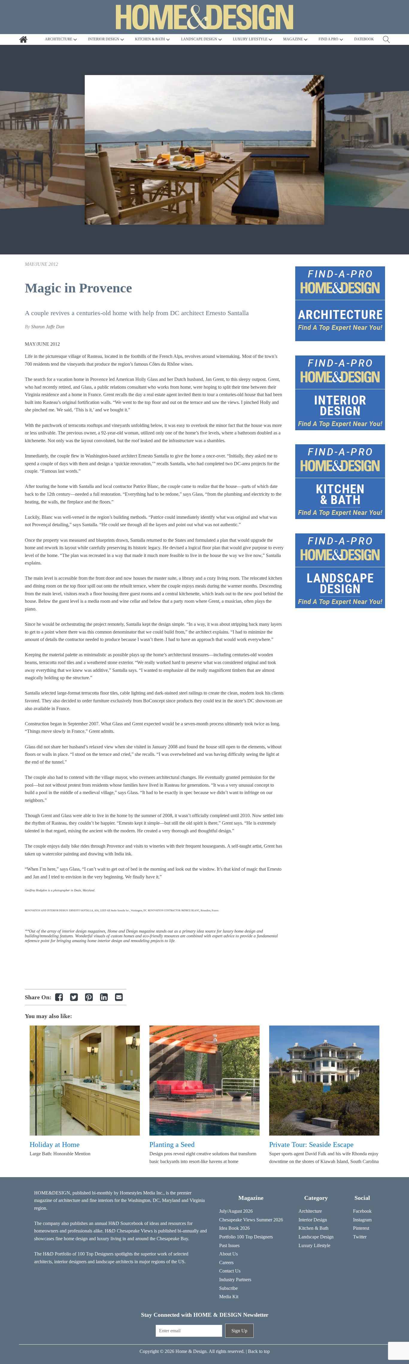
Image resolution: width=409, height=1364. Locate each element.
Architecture (310, 1211)
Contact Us (229, 1270)
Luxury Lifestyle (314, 1245)
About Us (228, 1253)
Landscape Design (316, 1236)
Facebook (362, 1211)
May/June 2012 (41, 264)
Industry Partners (235, 1279)
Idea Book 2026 (234, 1228)
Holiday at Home (55, 1144)
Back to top (259, 1351)
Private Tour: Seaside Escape (311, 1144)
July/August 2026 (236, 1211)
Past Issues (229, 1245)
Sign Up (239, 1330)
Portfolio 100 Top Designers (246, 1236)
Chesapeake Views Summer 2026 (251, 1219)
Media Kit (228, 1296)
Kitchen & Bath (313, 1228)
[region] (204, 149)
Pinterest (361, 1228)
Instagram (362, 1219)
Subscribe (228, 1288)
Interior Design (313, 1219)
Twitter (359, 1236)
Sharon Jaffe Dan (47, 326)
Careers (226, 1262)
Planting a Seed (172, 1144)
